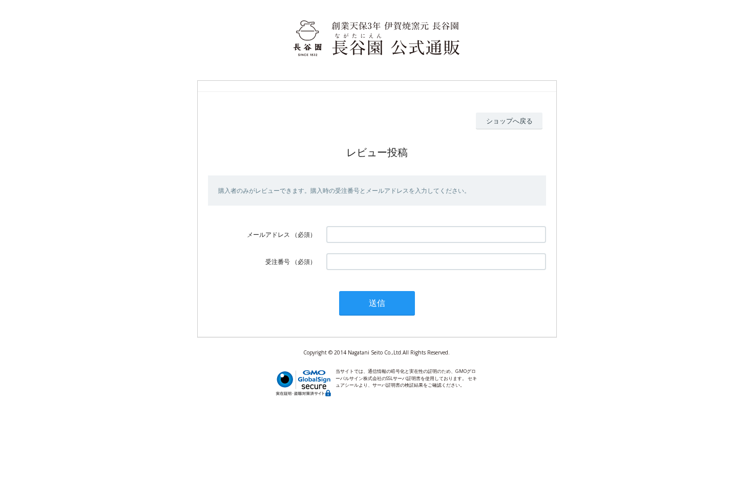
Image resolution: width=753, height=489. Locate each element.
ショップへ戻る (509, 120)
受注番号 (277, 261)
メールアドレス (268, 234)
